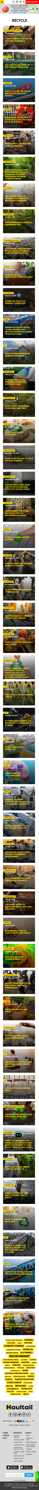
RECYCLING (20, 1386)
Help (37, 1477)
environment (19, 1356)
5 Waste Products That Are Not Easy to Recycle (18, 40)
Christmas (28, 1343)
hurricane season (9, 1368)
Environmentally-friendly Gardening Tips (18, 223)
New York (8, 1376)
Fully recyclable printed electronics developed (17, 66)
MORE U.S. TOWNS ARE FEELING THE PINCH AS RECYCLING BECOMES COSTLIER (15, 1248)
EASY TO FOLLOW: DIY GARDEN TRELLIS (19, 695)
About (28, 1435)
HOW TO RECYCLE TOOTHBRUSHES (13, 774)
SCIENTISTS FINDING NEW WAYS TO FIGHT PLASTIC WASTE (16, 1195)
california (11, 1343)
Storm (30, 1386)
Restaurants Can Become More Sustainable (17, 144)
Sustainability (13, 1389)
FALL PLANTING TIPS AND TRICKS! (16, 1010)
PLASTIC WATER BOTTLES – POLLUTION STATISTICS (17, 827)
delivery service (12, 1353)
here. (25, 1487)
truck (30, 1391)
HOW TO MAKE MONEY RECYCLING (15, 1220)
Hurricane (16, 1365)
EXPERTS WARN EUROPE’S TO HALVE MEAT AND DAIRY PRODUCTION (18, 985)
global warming (11, 1362)
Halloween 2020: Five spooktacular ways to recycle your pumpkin (16, 198)
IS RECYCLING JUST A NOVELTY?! (14, 748)
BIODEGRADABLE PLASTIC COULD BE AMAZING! (16, 1036)
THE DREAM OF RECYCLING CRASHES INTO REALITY (17, 1299)
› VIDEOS (5, 1435)
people (31, 1376)
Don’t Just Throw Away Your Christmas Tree (17, 407)
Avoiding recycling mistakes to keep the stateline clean (15, 382)
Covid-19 (28, 1349)
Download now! (32, 2)
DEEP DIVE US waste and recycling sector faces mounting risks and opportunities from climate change (16, 174)
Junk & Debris (18, 1461)
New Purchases (19, 1456)
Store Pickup (18, 1442)
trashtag (10, 1391)
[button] (2, 2)
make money (30, 1368)
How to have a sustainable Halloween (19, 643)
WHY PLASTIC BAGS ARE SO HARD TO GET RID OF (17, 1168)
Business (29, 1340)
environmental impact (11, 1359)
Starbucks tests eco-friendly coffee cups (15, 302)
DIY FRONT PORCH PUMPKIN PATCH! (17, 1089)
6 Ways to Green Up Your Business (17, 538)
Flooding (24, 1359)
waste (25, 1394)
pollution (28, 1382)
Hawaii (34, 1362)
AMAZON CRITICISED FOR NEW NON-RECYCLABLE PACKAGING (18, 1273)
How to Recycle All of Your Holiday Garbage (19, 459)
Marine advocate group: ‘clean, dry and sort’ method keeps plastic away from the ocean (18, 330)
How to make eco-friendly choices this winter (18, 617)
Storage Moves (19, 1445)
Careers (29, 1449)
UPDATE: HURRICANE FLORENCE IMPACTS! (14, 958)
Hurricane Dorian (28, 1365)
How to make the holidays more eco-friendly (19, 564)
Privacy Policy (25, 1425)
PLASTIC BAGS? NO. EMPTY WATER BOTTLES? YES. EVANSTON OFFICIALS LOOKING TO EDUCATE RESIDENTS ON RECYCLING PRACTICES (17, 674)
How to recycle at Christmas (14, 433)
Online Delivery (19, 1440)
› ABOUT (28, 1433)
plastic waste (14, 1382)
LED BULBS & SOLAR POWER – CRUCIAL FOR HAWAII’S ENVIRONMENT (18, 854)
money (25, 1370)
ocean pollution (19, 1376)
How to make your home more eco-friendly (17, 354)
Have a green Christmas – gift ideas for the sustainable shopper (17, 513)
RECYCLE (9, 1386)
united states (16, 1394)
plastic (9, 1379)
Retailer (29, 1454)
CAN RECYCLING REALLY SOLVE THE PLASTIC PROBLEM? (18, 1115)
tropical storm (21, 1391)
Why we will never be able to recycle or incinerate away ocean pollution (18, 250)
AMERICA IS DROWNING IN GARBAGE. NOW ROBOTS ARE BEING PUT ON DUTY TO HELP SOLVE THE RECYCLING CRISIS (18, 1143)
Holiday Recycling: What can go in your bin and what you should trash (17, 486)
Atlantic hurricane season (14, 1340)
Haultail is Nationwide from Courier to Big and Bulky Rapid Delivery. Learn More (19, 8)
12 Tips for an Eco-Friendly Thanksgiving (18, 590)
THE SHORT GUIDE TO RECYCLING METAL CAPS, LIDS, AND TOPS (18, 906)
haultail (25, 1362)
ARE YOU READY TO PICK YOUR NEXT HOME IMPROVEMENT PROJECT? (18, 1064)
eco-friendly (26, 1353)
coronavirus (30, 1346)
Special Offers (31, 1451)
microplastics (15, 1370)
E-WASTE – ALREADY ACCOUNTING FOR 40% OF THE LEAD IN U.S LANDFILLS (17, 801)
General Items (18, 1458)
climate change (14, 1345)
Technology (26, 1389)
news (32, 1373)
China (19, 1343)
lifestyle (20, 1368)
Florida (33, 1359)
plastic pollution (24, 1379)
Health (7, 1365)
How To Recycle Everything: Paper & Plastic (19, 276)
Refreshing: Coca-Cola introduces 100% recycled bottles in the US (18, 119)
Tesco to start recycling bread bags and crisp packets (18, 93)
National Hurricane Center (16, 1373)
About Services (31, 1442)
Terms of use (13, 1425)
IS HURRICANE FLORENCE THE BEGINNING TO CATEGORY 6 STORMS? (18, 723)
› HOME (5, 1433)
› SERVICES (17, 1433)
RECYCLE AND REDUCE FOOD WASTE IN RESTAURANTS (17, 879)
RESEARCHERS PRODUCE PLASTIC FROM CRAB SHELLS (17, 931)
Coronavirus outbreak (13, 1349)
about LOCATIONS (19, 12)
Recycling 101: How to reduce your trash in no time (17, 1326)
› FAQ (4, 1438)
